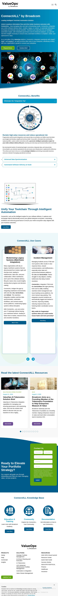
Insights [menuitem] (3, 562)
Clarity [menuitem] (3, 555)
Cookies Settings (47, 587)
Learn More (6, 227)
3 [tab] (24, 431)
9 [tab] (37, 431)
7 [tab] (33, 431)
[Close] (54, 584)
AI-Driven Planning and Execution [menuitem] (23, 559)
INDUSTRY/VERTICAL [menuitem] (48, 564)
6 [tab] (31, 431)
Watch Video (15, 322)
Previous (27, 359)
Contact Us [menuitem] (7, 577)
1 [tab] (20, 431)
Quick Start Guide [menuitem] (46, 560)
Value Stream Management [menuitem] (24, 573)
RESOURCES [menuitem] (45, 553)
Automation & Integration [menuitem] (23, 571)
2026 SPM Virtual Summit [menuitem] (49, 555)
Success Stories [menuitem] (46, 562)
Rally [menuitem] (2, 557)
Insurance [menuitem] (44, 571)
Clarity (53, 39)
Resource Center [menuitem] (46, 557)
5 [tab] (29, 431)
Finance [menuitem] (43, 567)
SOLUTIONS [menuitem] (20, 553)
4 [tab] (27, 431)
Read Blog (43, 320)
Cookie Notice (31, 595)
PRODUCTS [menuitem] (5, 553)
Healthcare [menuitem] (44, 569)
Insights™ (11, 41)
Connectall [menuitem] (4, 560)
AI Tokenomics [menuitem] (20, 563)
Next (33, 359)
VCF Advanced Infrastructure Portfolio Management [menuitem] (23, 567)
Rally (3, 41)
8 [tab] (35, 431)
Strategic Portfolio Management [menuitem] (21, 556)
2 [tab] (22, 431)
